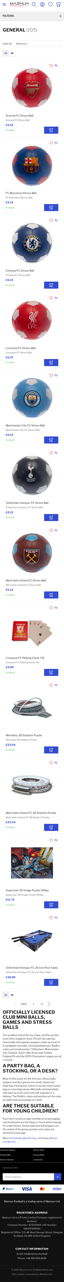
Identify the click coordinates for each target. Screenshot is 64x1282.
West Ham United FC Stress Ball (26, 580)
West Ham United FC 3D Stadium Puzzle (31, 813)
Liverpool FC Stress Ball (21, 348)
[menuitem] (15, 1004)
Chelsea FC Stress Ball (20, 270)
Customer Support (7, 1150)
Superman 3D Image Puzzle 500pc (27, 890)
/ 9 (41, 1004)
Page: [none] (24, 1004)
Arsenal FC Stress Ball (20, 115)
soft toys (32, 1138)
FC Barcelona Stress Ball (21, 193)
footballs (17, 1138)
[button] (52, 65)
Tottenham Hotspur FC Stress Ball (27, 503)
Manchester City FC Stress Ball (25, 425)
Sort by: (7, 43)
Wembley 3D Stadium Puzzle (24, 735)
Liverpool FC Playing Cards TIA (25, 658)
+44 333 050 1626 (36, 1258)
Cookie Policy (5, 1155)
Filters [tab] (8, 15)
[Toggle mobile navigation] (4, 4)
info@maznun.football (35, 1253)
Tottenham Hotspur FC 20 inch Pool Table (32, 967)
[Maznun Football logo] (19, 4)
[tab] (32, 1150)
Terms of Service (7, 1160)
